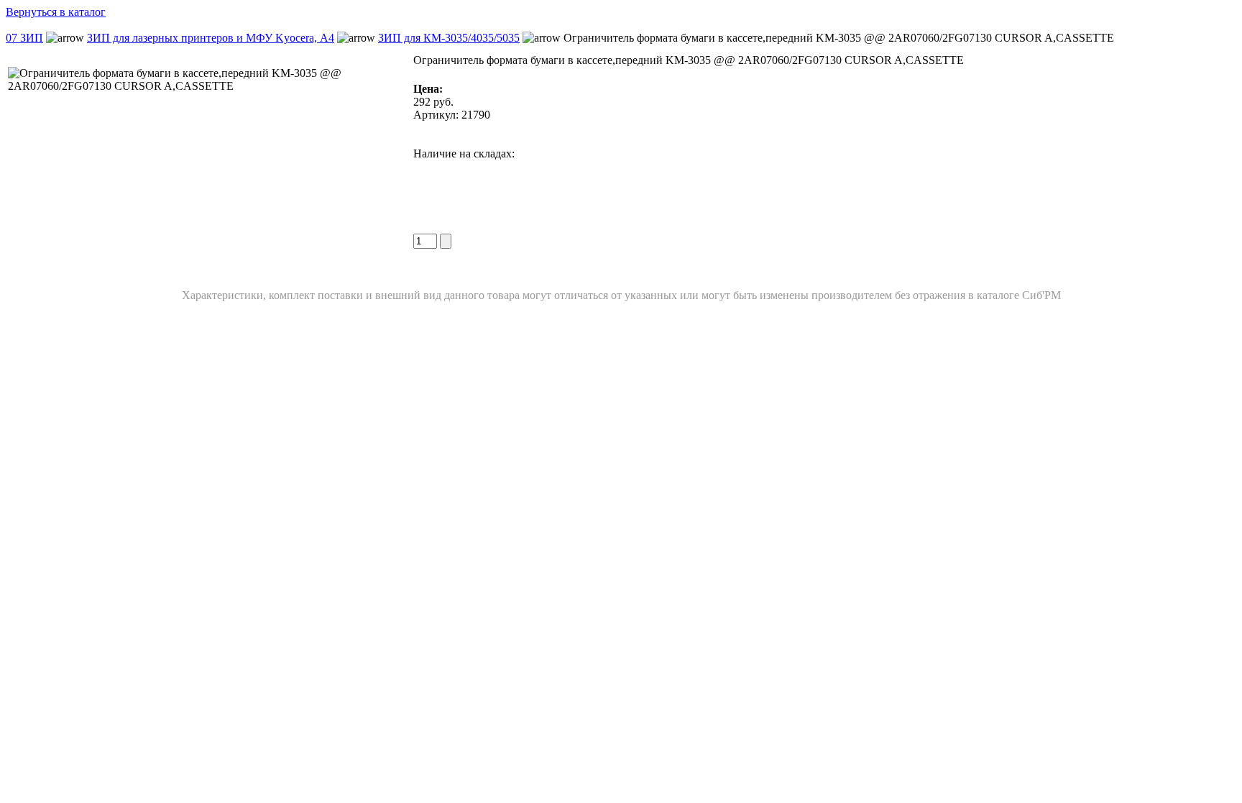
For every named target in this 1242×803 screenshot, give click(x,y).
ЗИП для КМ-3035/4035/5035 (449, 38)
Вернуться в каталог (56, 12)
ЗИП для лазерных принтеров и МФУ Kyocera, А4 (210, 38)
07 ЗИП (24, 38)
